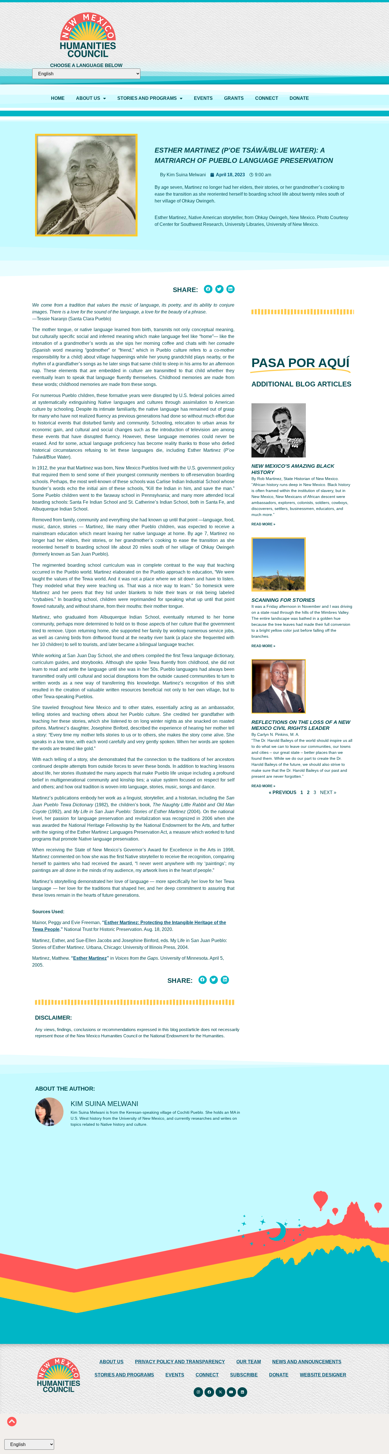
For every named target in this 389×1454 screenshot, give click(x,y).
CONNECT (266, 98)
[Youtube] (231, 1392)
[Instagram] (198, 1392)
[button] (208, 289)
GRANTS (234, 98)
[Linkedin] (242, 1392)
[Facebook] (209, 1392)
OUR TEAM (248, 1361)
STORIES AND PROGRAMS (147, 98)
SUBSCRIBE (244, 1374)
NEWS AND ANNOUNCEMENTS (306, 1361)
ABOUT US (88, 98)
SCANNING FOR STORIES (283, 600)
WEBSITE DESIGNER (323, 1374)
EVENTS (203, 98)
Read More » (263, 524)
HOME (58, 98)
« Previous (282, 792)
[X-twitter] (220, 1392)
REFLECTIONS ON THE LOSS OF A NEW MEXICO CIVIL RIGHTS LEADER (300, 725)
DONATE (299, 98)
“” (90, 958)
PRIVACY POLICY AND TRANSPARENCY (180, 1361)
